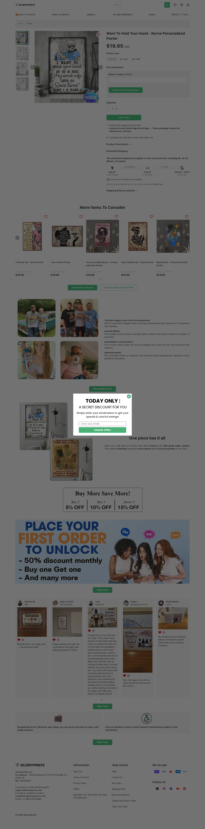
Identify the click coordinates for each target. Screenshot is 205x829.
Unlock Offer (102, 430)
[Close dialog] (129, 396)
